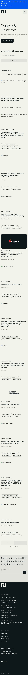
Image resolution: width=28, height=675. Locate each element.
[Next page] (20, 543)
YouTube (4, 641)
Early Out (5, 617)
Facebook (4, 636)
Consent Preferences (9, 654)
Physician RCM (6, 620)
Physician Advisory (9, 602)
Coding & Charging (8, 600)
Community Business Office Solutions (12, 623)
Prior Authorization (9, 597)
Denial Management (8, 607)
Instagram (5, 639)
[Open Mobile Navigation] (25, 12)
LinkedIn (4, 634)
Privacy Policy (7, 649)
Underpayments (7, 612)
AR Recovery (6, 605)
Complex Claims (7, 610)
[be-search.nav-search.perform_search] (3, 55)
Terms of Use (6, 651)
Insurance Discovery (9, 615)
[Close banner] (26, 1)
